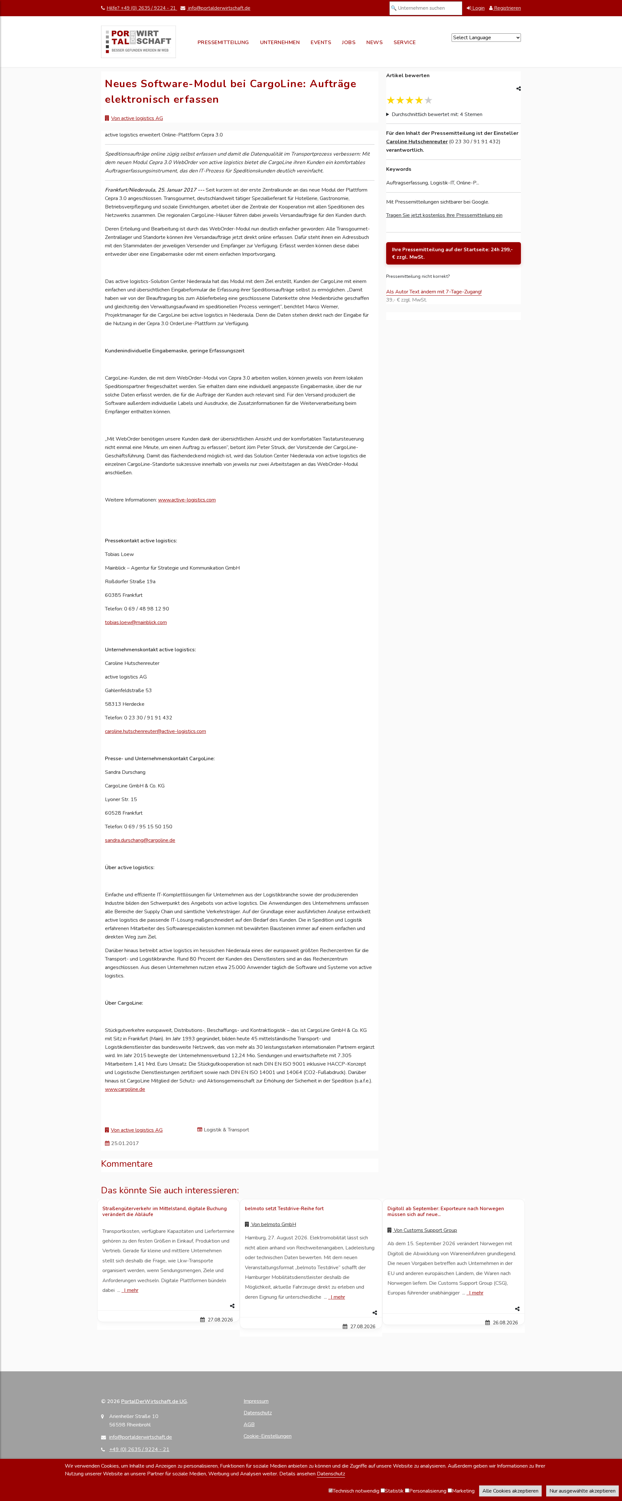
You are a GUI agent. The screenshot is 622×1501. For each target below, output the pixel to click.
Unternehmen (280, 42)
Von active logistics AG (137, 118)
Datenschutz (258, 1412)
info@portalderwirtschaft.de (218, 8)
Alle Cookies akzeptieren (510, 1491)
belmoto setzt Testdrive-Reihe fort (284, 1208)
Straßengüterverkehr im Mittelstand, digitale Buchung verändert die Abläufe (164, 1211)
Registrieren (507, 8)
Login (478, 8)
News (374, 42)
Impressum (256, 1401)
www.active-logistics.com (187, 499)
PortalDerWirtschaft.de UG (154, 1401)
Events (321, 42)
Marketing (463, 1491)
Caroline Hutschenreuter (417, 141)
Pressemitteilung (223, 42)
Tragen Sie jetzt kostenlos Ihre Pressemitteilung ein (444, 215)
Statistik (394, 1491)
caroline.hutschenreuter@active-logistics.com (155, 731)
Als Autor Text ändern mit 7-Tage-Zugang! (434, 291)
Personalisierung (427, 1491)
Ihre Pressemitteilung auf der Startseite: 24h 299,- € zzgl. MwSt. (452, 253)
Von (273, 1224)
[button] (168, 1306)
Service (405, 42)
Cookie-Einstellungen (268, 1436)
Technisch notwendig (356, 1491)
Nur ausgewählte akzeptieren (582, 1491)
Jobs (348, 42)
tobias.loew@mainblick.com (136, 622)
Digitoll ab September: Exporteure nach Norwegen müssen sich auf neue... (445, 1211)
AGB (249, 1424)
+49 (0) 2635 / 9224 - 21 (139, 1449)
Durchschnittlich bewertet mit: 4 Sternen (437, 114)
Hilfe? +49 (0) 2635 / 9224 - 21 (142, 8)
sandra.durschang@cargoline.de (140, 840)
